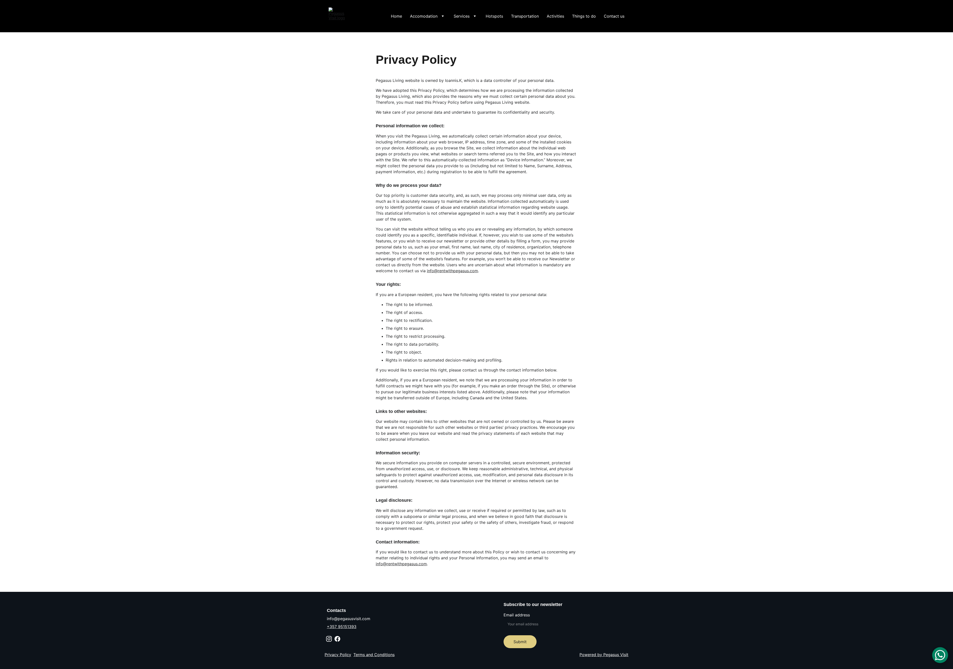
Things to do (584, 16)
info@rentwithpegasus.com (452, 270)
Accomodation (424, 16)
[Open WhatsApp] (940, 655)
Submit (520, 641)
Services (462, 16)
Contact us (614, 16)
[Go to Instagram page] (329, 639)
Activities (555, 16)
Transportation (525, 16)
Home (396, 16)
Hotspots (494, 16)
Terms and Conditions (374, 654)
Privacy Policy (338, 654)
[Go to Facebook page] (337, 639)
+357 (332, 626)
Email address (517, 614)
